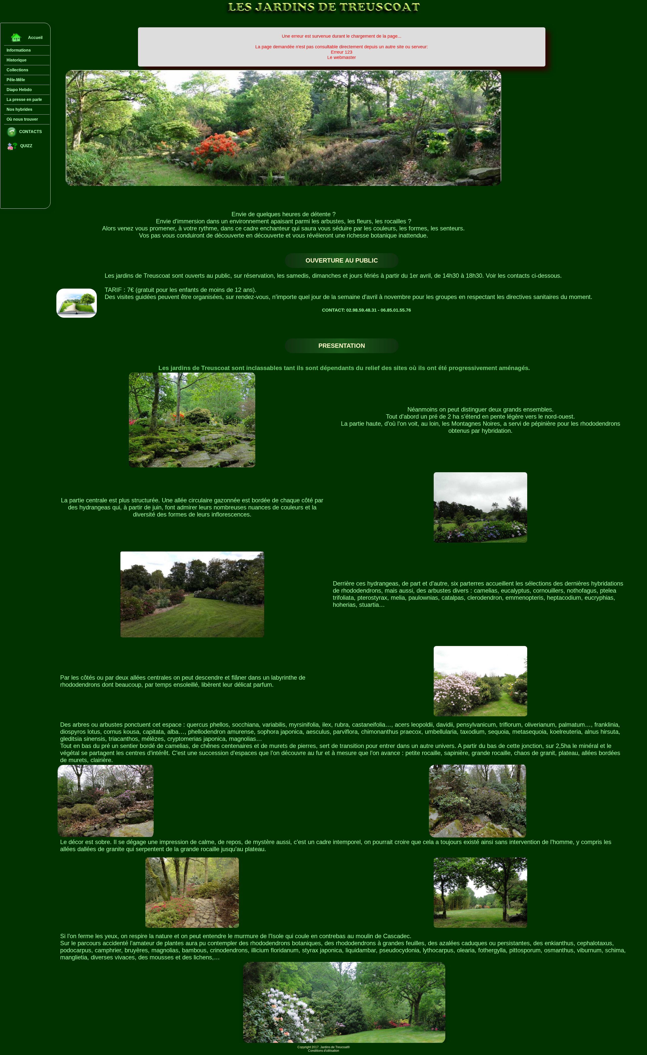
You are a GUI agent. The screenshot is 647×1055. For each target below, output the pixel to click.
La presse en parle (24, 99)
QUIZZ (26, 146)
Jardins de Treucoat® (335, 1047)
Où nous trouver (22, 119)
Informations (19, 50)
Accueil (35, 37)
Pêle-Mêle (16, 80)
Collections (17, 70)
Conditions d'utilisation (323, 1050)
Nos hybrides (19, 109)
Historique (17, 60)
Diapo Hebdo (19, 90)
